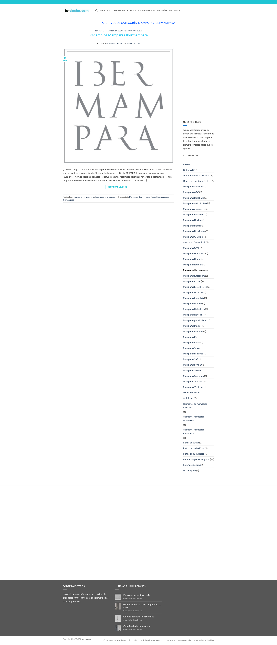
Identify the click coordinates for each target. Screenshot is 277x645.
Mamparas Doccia (192, 225)
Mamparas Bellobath (193, 197)
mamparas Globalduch (194, 242)
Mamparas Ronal (191, 342)
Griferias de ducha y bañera (196, 175)
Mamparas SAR (190, 359)
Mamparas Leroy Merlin (195, 286)
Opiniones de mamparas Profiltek (195, 405)
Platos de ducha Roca (193, 453)
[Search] (96, 10)
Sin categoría (189, 470)
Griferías (162, 10)
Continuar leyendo (118, 187)
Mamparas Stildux (192, 370)
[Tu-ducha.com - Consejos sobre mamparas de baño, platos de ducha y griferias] (77, 10)
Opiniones (188, 398)
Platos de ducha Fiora (193, 448)
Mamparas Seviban (192, 364)
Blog (109, 10)
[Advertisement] (198, 73)
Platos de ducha (146, 10)
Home (102, 10)
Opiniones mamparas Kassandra (193, 431)
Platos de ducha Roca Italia (136, 595)
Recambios (174, 10)
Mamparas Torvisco (192, 381)
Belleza (186, 164)
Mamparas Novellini (193, 314)
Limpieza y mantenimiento (196, 181)
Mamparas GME (191, 247)
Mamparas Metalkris (193, 297)
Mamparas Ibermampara (106, 31)
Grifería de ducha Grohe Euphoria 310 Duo (142, 606)
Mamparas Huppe (192, 259)
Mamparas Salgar (191, 348)
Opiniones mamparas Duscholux (193, 418)
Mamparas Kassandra (194, 275)
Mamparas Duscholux (194, 231)
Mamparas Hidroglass (194, 253)
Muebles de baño (191, 392)
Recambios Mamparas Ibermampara (118, 35)
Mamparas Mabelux (193, 292)
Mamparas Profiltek (193, 331)
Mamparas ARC (191, 192)
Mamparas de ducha (125, 10)
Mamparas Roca (191, 337)
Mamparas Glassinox (193, 236)
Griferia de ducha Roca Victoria (138, 616)
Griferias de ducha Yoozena (136, 626)
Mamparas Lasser (192, 281)
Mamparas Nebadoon (194, 309)
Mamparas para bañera (194, 320)
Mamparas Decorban (193, 214)
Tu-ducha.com (133, 43)
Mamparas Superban (193, 376)
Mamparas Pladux (192, 325)
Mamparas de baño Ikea (195, 203)
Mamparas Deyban (192, 220)
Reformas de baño (192, 464)
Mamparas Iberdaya (193, 264)
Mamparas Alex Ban (193, 186)
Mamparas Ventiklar (193, 387)
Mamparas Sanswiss (193, 353)
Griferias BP (189, 169)
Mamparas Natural (192, 303)
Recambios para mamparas (130, 31)
